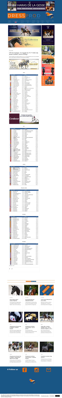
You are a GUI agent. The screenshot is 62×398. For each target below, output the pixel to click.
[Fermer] (60, 396)
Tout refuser (52, 395)
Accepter (57, 395)
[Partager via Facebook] (9, 268)
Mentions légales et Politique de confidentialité (11, 393)
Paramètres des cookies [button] (45, 395)
